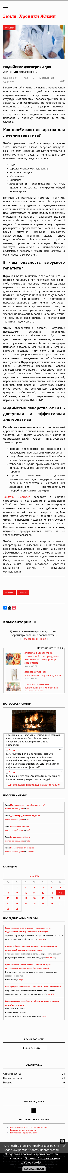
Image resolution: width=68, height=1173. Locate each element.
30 (17, 908)
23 (17, 903)
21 (60, 898)
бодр (21, 980)
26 (43, 903)
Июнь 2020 (34, 876)
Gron (44, 1016)
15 (8, 898)
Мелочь (42, 939)
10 (26, 892)
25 (34, 903)
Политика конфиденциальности (23, 1133)
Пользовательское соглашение (22, 1130)
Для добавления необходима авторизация (34, 784)
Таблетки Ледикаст (16, 497)
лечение (23, 592)
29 (8, 908)
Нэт (27, 819)
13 (51, 892)
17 (26, 898)
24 (26, 903)
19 (43, 898)
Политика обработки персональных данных (28, 1127)
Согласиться (34, 1168)
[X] (9, 608)
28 (60, 903)
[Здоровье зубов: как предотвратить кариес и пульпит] (13, 680)
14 (60, 892)
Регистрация (30, 639)
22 (8, 903)
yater (28, 841)
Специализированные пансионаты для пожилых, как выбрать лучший (41, 687)
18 (34, 898)
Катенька (30, 852)
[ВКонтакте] (5, 608)
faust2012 (52, 994)
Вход (43, 639)
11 (34, 892)
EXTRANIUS (50, 958)
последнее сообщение (14, 809)
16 (17, 898)
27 (51, 903)
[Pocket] (14, 608)
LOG (28, 809)
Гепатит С (9, 592)
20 (51, 898)
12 (43, 892)
